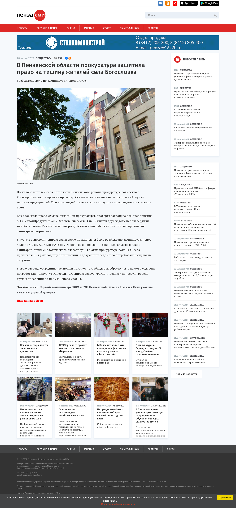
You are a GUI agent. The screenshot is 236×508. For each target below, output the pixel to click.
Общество (43, 58)
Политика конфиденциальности (118, 504)
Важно (71, 28)
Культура (80, 341)
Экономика (197, 238)
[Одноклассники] (69, 58)
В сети (171, 449)
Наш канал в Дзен (30, 300)
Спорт (107, 28)
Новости (22, 28)
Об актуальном (129, 28)
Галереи (153, 28)
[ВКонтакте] (66, 58)
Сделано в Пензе (47, 28)
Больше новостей (186, 374)
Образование (158, 406)
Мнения (89, 28)
